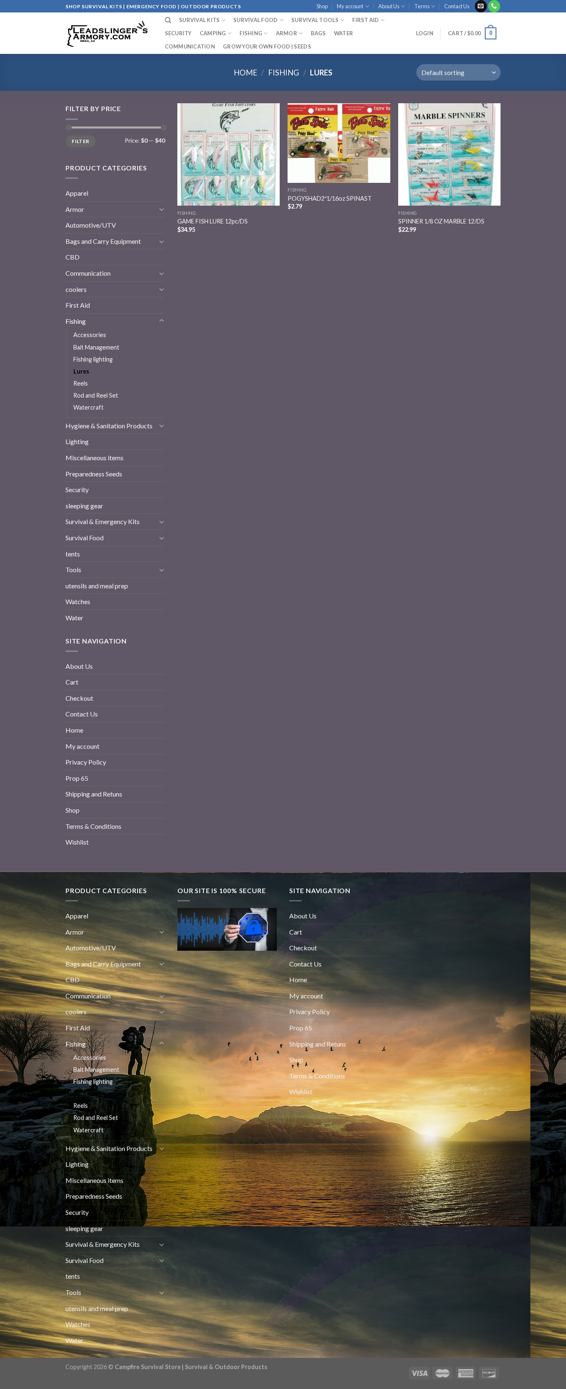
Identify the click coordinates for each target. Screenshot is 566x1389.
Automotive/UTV (90, 225)
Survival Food (84, 538)
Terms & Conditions (93, 826)
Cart (71, 682)
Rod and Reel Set (95, 395)
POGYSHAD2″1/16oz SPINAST (330, 198)
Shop (322, 6)
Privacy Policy (85, 762)
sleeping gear (84, 506)
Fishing (250, 33)
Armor (286, 33)
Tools (73, 569)
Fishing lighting (93, 359)
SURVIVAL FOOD (255, 20)
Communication (190, 46)
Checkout (79, 698)
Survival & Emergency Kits (102, 521)
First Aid (77, 305)
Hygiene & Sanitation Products (108, 426)
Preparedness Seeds (93, 474)
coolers (76, 289)
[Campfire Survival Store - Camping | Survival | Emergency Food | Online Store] (106, 33)
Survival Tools (315, 20)
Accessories (89, 334)
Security (178, 33)
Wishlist (77, 842)
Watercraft (88, 407)
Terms (422, 6)
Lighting (77, 441)
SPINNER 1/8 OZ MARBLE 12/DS (441, 221)
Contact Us (456, 6)
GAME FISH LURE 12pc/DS (212, 221)
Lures (81, 371)
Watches (77, 601)
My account (350, 6)
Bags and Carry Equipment (103, 241)
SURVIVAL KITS (199, 20)
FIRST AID (365, 20)
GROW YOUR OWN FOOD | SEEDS (267, 46)
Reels (80, 383)
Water (343, 33)
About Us (388, 6)
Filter (80, 141)
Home (245, 72)
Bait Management (96, 347)
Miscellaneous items (94, 457)
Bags (318, 33)
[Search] (168, 20)
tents (72, 554)
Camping (213, 33)
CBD (72, 257)
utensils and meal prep (96, 586)
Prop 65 (76, 778)
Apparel (76, 193)
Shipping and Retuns (93, 794)
